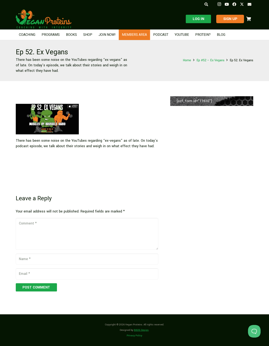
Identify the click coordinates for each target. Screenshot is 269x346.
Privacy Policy (134, 335)
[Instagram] (219, 4)
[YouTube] (227, 4)
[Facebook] (234, 4)
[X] (242, 4)
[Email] (249, 4)
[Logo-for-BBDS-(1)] (43, 18)
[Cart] (248, 18)
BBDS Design (141, 330)
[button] (206, 4)
